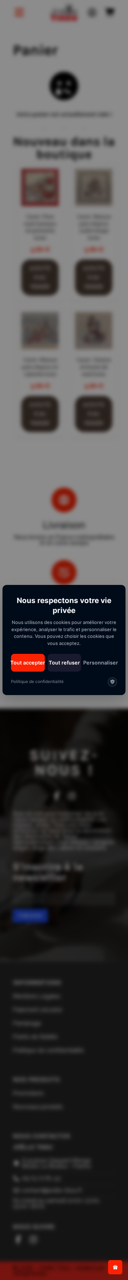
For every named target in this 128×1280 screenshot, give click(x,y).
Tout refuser (64, 663)
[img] (112, 682)
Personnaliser (100, 663)
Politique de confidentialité (37, 681)
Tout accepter (28, 663)
